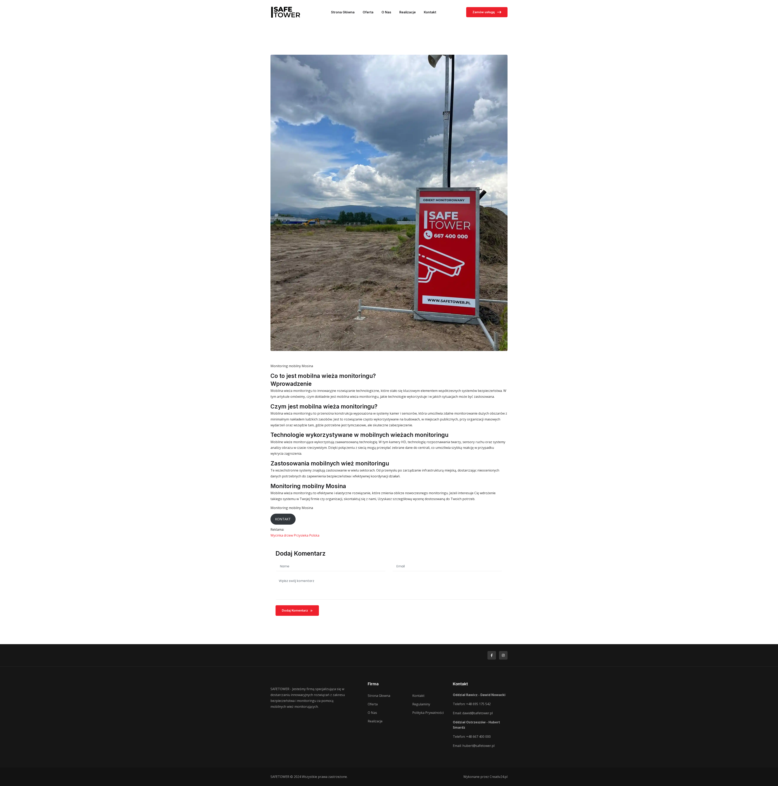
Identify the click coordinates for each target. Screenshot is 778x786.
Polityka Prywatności (428, 712)
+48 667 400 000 (478, 736)
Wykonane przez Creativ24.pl (485, 776)
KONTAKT (283, 519)
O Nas (386, 12)
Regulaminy (421, 704)
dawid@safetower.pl (477, 713)
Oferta (368, 12)
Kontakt (430, 12)
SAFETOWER (279, 776)
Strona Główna (343, 12)
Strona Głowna (379, 695)
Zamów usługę (484, 12)
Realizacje (407, 12)
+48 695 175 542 (478, 704)
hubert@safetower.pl (478, 745)
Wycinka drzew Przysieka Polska (294, 535)
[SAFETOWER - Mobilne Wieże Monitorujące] (285, 12)
